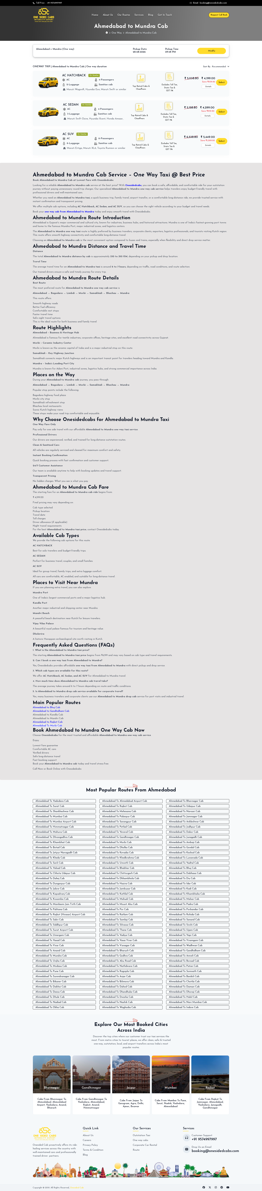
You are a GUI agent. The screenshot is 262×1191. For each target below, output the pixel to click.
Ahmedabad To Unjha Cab (50, 961)
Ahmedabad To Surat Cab (49, 806)
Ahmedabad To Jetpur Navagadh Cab (56, 852)
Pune (143, 1100)
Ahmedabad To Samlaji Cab (117, 920)
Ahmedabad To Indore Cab (184, 1007)
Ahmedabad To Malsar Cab (184, 899)
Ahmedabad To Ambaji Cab (184, 842)
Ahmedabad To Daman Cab (184, 987)
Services (138, 15)
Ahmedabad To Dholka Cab (117, 847)
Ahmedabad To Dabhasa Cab (185, 873)
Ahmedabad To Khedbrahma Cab (120, 858)
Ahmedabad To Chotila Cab (184, 981)
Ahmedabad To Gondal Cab (184, 847)
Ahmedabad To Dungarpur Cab (52, 883)
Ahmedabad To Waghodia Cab (119, 1007)
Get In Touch (165, 15)
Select (222, 82)
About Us (108, 15)
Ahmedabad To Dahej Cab (50, 878)
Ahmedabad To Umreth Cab (117, 863)
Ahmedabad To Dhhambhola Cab (120, 878)
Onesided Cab (77, 1188)
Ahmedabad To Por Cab (115, 909)
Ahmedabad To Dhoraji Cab (184, 992)
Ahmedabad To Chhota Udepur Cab (55, 873)
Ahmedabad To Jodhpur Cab (184, 827)
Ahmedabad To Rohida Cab (184, 914)
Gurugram (84, 1103)
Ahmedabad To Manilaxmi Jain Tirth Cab (58, 904)
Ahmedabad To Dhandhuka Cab (120, 992)
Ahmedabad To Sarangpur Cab (119, 822)
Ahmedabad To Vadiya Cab (117, 935)
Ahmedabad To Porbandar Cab (186, 909)
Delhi (101, 1103)
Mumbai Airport (204, 1102)
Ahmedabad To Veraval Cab (117, 832)
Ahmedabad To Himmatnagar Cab (54, 827)
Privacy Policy (90, 1145)
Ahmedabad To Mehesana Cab (119, 811)
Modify (211, 51)
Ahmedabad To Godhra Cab (117, 956)
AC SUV (68, 134)
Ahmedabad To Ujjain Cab (183, 930)
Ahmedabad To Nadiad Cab (50, 1002)
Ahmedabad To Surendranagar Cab (54, 976)
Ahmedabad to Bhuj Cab (46, 707)
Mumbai (204, 1105)
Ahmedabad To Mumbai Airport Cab (55, 822)
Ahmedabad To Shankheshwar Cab (54, 811)
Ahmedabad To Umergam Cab (52, 935)
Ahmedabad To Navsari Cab (184, 811)
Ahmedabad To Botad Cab (50, 847)
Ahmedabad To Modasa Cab (51, 966)
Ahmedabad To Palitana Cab (51, 909)
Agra (94, 1103)
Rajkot (47, 1105)
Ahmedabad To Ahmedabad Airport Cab (124, 801)
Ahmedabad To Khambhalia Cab (187, 894)
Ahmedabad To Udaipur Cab (185, 806)
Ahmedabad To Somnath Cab (185, 971)
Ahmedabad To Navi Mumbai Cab (188, 1002)
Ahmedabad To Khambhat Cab (52, 842)
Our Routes (123, 15)
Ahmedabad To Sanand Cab (184, 920)
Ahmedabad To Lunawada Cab (186, 858)
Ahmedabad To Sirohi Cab (183, 925)
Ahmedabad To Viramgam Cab (186, 940)
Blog (150, 15)
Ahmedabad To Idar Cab (182, 883)
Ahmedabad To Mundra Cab (51, 956)
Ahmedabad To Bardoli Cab (184, 976)
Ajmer (86, 1106)
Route (136, 1150)
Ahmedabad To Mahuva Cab (51, 832)
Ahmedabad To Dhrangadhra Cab (54, 837)
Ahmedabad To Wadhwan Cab (185, 945)
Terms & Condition (93, 1150)
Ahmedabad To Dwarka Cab (117, 997)
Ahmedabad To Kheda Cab (50, 858)
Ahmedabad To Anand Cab (50, 950)
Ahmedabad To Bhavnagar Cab (186, 801)
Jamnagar (162, 1102)
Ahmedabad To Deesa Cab (50, 992)
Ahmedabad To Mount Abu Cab (120, 904)
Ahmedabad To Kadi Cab (183, 889)
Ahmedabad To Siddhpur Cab (51, 925)
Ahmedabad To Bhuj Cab (182, 868)
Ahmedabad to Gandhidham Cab (51, 711)
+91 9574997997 (54, 3)
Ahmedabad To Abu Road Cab (119, 961)
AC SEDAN (71, 104)
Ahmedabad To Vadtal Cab (184, 863)
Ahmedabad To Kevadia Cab (118, 852)
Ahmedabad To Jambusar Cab (119, 889)
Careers (87, 1140)
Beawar (95, 1106)
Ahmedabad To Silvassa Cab (118, 925)
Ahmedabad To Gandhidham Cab (187, 950)
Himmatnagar (52, 1108)
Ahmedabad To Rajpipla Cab (118, 971)
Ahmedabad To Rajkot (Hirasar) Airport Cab (60, 914)
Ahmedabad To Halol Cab (183, 997)
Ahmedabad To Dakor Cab (183, 832)
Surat (120, 1103)
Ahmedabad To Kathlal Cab (117, 894)
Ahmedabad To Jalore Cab (50, 889)
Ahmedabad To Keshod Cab (184, 852)
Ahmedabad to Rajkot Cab (48, 722)
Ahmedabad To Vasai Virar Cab (119, 940)
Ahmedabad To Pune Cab (49, 971)
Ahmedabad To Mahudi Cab (117, 899)
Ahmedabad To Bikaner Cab (50, 981)
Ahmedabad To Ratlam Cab (117, 914)
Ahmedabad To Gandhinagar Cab (120, 837)
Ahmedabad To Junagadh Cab (185, 837)
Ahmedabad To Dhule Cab (50, 997)
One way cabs (140, 1140)
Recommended (214, 67)
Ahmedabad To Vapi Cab (183, 935)
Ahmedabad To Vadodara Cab (52, 801)
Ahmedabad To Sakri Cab (49, 920)
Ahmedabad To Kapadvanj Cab (52, 894)
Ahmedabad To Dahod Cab (117, 987)
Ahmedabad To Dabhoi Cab (50, 987)
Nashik (128, 1103)
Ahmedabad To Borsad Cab (184, 961)
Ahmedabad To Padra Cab (183, 904)
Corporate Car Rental (145, 1145)
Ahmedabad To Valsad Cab (50, 868)
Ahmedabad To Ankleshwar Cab (186, 822)
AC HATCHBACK (74, 75)
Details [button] (208, 87)
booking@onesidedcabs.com (213, 3)
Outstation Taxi (141, 1135)
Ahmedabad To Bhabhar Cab (118, 868)
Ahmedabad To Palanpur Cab (118, 816)
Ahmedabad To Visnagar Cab (118, 945)
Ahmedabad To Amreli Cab (184, 956)
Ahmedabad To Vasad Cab (50, 940)
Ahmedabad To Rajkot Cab (117, 806)
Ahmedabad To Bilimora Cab (118, 981)
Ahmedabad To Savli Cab (49, 863)
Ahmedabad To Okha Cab (49, 1007)
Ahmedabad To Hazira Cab (117, 883)
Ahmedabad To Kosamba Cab (52, 899)
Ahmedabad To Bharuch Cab (118, 950)
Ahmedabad (58, 1102)
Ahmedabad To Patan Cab (183, 966)
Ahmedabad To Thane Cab (117, 930)
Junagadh (176, 1105)
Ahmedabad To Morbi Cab (47, 726)
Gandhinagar (170, 1108)
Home (95, 15)
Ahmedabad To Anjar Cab (116, 976)
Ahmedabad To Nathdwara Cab (120, 966)
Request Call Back (219, 15)
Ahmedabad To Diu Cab (182, 878)
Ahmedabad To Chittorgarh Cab (120, 873)
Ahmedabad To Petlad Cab (117, 827)
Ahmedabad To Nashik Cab (117, 1002)
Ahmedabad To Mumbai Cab (51, 816)
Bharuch (215, 1105)
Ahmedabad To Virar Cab (49, 945)
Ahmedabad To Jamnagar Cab (185, 816)
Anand (56, 1105)
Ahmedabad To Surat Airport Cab (54, 930)
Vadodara (44, 1102)
